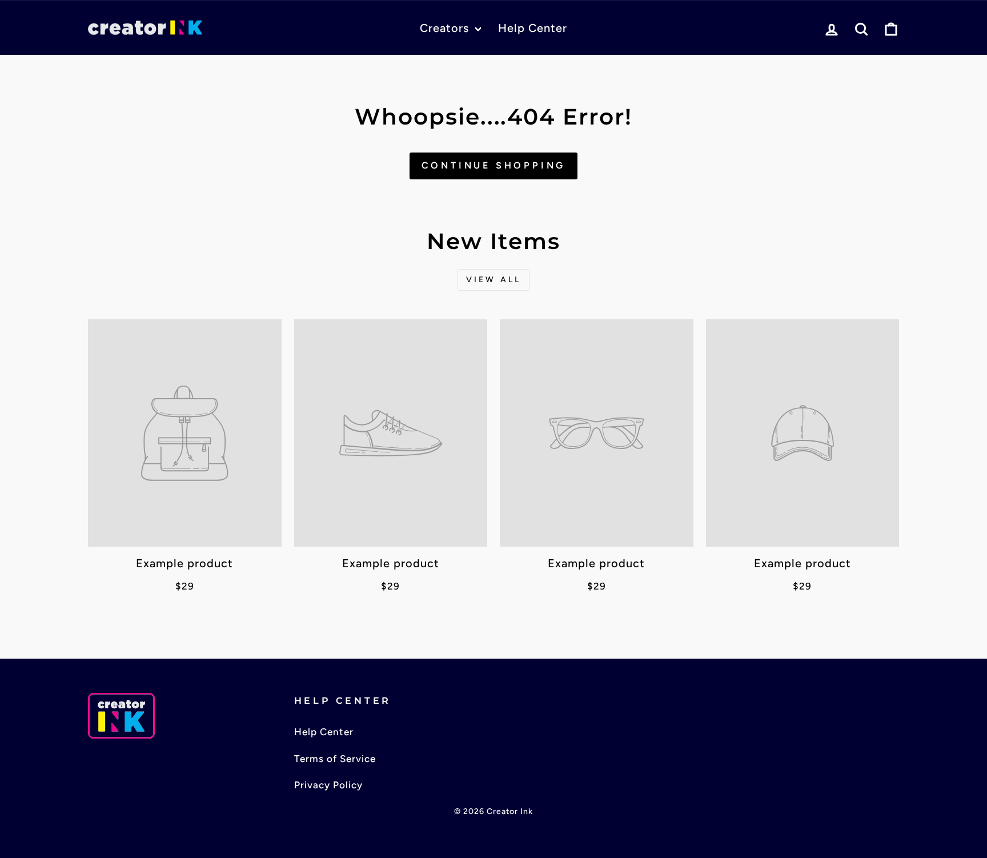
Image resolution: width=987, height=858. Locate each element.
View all (493, 279)
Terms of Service (335, 758)
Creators (446, 28)
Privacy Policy (328, 785)
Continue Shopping (494, 165)
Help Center (532, 28)
